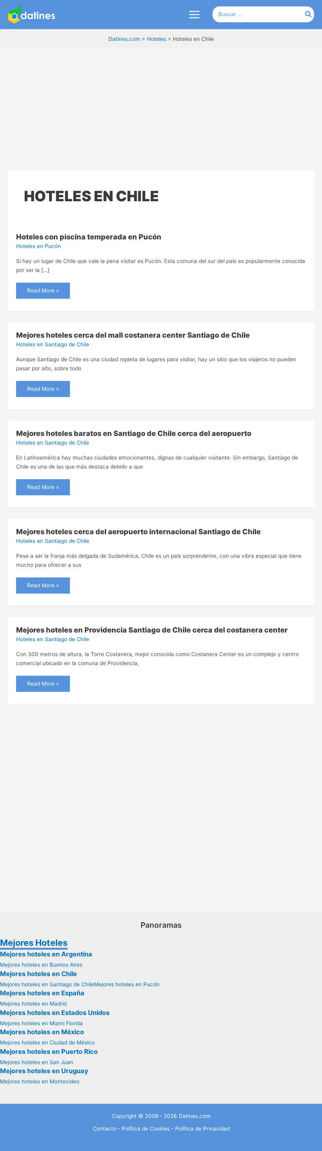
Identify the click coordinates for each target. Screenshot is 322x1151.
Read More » (43, 288)
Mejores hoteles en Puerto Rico (49, 1051)
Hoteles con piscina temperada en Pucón (88, 236)
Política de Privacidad (202, 1128)
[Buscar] (309, 14)
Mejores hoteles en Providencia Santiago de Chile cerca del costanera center (152, 629)
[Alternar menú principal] (194, 14)
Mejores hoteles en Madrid (33, 1003)
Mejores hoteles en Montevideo (39, 1081)
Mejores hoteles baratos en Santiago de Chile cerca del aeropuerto (133, 433)
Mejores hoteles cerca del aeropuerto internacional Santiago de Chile (138, 531)
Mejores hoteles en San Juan (36, 1062)
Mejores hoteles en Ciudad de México (47, 1042)
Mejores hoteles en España (42, 993)
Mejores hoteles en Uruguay (44, 1071)
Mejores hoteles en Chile (38, 974)
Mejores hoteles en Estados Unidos (55, 1013)
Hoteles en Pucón (38, 246)
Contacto (104, 1128)
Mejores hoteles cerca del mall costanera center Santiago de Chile (133, 335)
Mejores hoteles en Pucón (126, 984)
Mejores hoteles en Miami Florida (41, 1023)
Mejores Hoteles (34, 943)
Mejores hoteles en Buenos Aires (41, 965)
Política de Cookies (146, 1128)
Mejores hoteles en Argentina (46, 954)
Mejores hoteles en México (42, 1032)
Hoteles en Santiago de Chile (52, 344)
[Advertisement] (161, 107)
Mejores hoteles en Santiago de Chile (47, 984)
